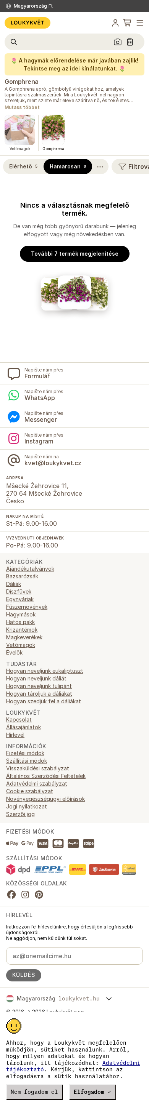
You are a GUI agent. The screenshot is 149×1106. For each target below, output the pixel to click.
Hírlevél (15, 734)
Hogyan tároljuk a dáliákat (39, 693)
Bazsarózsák (22, 576)
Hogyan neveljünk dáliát (36, 678)
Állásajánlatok (23, 727)
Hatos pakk (20, 622)
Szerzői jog (20, 814)
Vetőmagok (20, 645)
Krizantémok (21, 629)
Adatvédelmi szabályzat (36, 783)
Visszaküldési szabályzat (37, 768)
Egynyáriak (20, 599)
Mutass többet (22, 107)
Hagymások (21, 614)
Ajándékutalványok (30, 568)
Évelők (14, 652)
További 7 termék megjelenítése (74, 253)
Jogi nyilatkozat (26, 806)
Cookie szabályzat (29, 791)
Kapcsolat (19, 719)
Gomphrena (22, 81)
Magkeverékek (24, 637)
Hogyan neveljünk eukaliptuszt (44, 670)
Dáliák (13, 584)
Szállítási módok (26, 760)
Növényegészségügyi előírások (45, 798)
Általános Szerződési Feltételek (46, 776)
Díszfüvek (18, 591)
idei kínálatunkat (93, 68)
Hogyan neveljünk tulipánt (39, 686)
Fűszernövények (26, 606)
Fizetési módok (25, 753)
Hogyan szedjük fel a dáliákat (43, 701)
